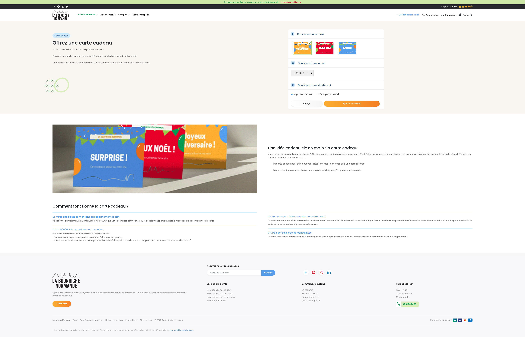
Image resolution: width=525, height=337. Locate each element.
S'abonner (62, 303)
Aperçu (306, 103)
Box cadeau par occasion (220, 293)
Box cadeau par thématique (221, 297)
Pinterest (58, 6)
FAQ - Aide (401, 290)
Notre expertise (310, 293)
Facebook (54, 6)
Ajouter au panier (352, 103)
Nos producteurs (310, 297)
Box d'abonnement (216, 300)
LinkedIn (67, 6)
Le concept (307, 290)
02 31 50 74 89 (409, 304)
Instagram (63, 6)
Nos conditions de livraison (182, 330)
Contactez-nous (404, 293)
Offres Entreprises (311, 300)
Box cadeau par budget (219, 290)
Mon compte (402, 297)
